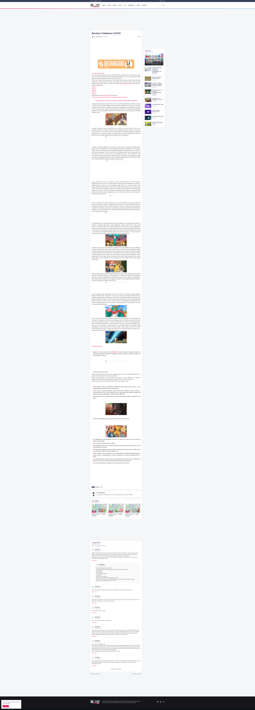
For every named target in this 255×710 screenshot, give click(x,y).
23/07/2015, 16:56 (98, 597)
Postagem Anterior (95, 673)
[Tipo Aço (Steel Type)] (148, 118)
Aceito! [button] (5, 706)
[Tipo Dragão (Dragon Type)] (148, 124)
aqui (97, 82)
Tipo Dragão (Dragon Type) (157, 123)
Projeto (98, 487)
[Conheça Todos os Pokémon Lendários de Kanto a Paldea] (148, 85)
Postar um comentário (116, 669)
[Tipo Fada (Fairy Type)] (148, 106)
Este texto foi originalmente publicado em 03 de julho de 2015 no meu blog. (109, 97)
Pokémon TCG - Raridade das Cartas (157, 99)
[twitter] (162, 1)
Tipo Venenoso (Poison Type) (156, 111)
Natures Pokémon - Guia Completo (157, 78)
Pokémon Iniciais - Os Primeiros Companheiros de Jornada (157, 91)
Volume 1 (94, 87)
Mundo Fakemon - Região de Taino (98, 514)
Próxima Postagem (136, 673)
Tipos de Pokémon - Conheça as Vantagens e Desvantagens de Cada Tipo (157, 70)
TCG (125, 5)
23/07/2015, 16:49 (98, 550)
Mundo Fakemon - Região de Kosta (132, 514)
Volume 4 (94, 92)
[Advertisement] (127, 19)
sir (101, 487)
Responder (94, 560)
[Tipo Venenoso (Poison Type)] (148, 112)
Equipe (95, 0)
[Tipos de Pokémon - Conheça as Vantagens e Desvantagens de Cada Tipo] (148, 69)
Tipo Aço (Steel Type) (157, 116)
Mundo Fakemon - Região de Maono (115, 514)
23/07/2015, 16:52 (98, 587)
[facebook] (160, 1)
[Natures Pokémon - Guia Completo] (148, 79)
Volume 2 (94, 88)
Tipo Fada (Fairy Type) (157, 104)
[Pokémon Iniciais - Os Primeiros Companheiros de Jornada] (148, 91)
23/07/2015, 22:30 (98, 642)
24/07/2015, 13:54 (102, 565)
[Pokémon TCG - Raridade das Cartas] (148, 100)
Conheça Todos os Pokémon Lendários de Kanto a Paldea (157, 84)
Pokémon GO (131, 5)
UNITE (138, 5)
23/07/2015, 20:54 (98, 628)
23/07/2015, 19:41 (98, 618)
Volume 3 (94, 90)
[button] (160, 5)
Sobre (99, 0)
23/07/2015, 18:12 (98, 608)
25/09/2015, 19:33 (98, 658)
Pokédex (144, 5)
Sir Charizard (101, 492)
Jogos (120, 5)
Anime (103, 5)
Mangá (114, 5)
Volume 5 (94, 93)
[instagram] (164, 1)
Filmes (109, 5)
